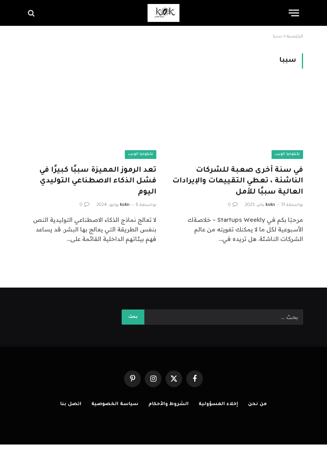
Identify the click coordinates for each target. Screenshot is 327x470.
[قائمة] (294, 13)
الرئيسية (295, 36)
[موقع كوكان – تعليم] (163, 13)
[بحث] (32, 13)
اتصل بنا (70, 404)
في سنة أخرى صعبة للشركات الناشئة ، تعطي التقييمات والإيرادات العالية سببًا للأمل (237, 181)
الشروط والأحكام (168, 404)
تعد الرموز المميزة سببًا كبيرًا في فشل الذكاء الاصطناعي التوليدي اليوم (97, 181)
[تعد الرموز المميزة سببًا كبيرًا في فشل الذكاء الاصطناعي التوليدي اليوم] (90, 121)
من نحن (257, 404)
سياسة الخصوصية (114, 404)
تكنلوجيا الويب (287, 154)
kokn (270, 205)
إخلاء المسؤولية (218, 404)
